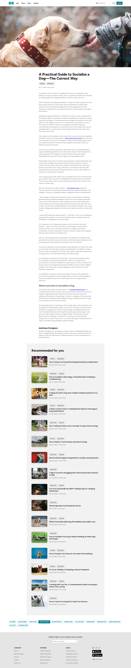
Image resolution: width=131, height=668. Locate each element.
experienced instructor (77, 290)
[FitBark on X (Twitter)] (99, 647)
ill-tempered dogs (73, 188)
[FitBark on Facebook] (96, 647)
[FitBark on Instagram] (93, 647)
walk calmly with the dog (73, 138)
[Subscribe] (76, 641)
